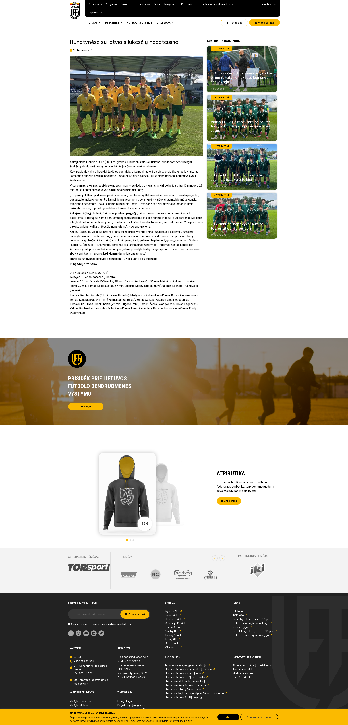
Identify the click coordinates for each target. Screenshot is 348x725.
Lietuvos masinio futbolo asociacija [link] (185, 681)
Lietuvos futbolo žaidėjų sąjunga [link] (184, 697)
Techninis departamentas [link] (216, 4)
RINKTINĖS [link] (112, 22)
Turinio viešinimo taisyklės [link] (132, 709)
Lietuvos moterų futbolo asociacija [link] (185, 685)
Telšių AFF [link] (171, 639)
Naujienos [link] (111, 4)
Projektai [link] (126, 4)
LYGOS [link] (93, 22)
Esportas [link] (94, 12)
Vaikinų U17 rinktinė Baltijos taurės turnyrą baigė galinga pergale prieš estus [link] (241, 126)
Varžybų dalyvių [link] (79, 705)
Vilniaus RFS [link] (172, 647)
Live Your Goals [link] (242, 677)
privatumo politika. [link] (183, 720)
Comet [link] (157, 4)
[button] (215, 558)
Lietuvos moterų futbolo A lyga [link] (251, 623)
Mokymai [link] (169, 4)
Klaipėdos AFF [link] (173, 619)
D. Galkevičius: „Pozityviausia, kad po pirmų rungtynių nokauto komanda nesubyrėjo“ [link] (242, 77)
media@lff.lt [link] (81, 683)
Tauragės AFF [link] (173, 635)
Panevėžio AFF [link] (173, 627)
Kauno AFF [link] (171, 615)
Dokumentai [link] (188, 4)
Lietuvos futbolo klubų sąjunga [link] (183, 673)
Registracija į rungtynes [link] (131, 705)
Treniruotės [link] (144, 4)
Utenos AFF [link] (172, 643)
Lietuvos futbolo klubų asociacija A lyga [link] (188, 669)
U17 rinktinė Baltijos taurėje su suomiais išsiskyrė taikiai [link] (237, 177)
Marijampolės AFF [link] (175, 623)
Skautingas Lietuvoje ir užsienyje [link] (252, 665)
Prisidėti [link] (86, 406)
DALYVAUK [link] (163, 22)
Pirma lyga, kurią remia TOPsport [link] (252, 619)
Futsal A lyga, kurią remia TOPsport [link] (253, 631)
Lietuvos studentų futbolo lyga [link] (251, 635)
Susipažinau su (101, 624)
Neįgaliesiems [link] (268, 4)
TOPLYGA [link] (238, 615)
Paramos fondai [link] (242, 669)
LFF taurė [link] (238, 611)
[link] (75, 10)
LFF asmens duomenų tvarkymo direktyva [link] (109, 624)
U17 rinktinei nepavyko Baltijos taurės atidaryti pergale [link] (237, 226)
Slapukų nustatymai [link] (259, 717)
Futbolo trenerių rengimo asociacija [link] (186, 665)
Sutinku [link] (228, 717)
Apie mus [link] (94, 4)
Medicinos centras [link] (243, 673)
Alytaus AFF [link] (172, 611)
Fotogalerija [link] (124, 701)
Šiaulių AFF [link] (171, 631)
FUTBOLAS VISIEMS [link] (139, 22)
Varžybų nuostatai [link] (81, 701)
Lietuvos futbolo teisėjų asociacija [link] (185, 677)
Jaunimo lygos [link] (241, 627)
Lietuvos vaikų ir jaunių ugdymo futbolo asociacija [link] (194, 693)
